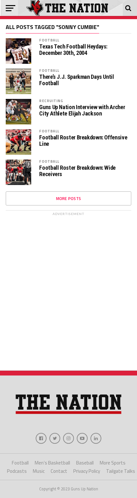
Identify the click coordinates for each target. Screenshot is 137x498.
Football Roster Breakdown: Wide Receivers (77, 171)
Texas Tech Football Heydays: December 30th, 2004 (73, 49)
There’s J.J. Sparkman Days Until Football (76, 80)
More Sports (113, 462)
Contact (59, 471)
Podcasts (17, 471)
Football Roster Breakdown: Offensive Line (83, 140)
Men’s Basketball (52, 462)
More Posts (68, 198)
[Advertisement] (68, 287)
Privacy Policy (86, 471)
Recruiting (51, 100)
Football (49, 40)
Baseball (85, 462)
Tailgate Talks (120, 471)
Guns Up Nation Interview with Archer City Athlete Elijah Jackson (82, 110)
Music (39, 471)
